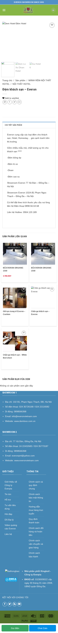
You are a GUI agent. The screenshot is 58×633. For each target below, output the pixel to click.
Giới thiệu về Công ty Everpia (11, 485)
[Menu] (4, 10)
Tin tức (8, 494)
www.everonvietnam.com (26, 460)
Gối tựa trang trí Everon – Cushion (14, 312)
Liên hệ (8, 534)
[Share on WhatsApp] (4, 102)
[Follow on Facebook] (4, 604)
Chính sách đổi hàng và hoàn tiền (36, 531)
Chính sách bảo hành (34, 555)
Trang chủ (7, 80)
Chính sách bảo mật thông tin (36, 497)
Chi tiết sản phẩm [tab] (13, 125)
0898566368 (20, 451)
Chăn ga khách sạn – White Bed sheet (15, 356)
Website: (9, 460)
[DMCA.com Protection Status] (11, 579)
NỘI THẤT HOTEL (22, 84)
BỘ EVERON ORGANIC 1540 (13, 269)
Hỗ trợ (8, 499)
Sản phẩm (20, 80)
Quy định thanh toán (34, 521)
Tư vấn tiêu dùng (10, 507)
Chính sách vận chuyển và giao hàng (36, 544)
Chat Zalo (42, 628)
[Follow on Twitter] (9, 604)
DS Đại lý (9, 519)
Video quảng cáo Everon (11, 527)
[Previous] (7, 41)
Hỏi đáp (8, 514)
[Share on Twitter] (14, 102)
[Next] (51, 41)
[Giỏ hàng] (53, 10)
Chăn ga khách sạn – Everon (40, 312)
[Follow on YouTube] (19, 604)
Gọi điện (15, 628)
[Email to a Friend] (19, 102)
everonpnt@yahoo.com (23, 455)
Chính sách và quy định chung (36, 485)
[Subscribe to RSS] (14, 604)
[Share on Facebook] (9, 102)
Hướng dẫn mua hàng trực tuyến (36, 510)
